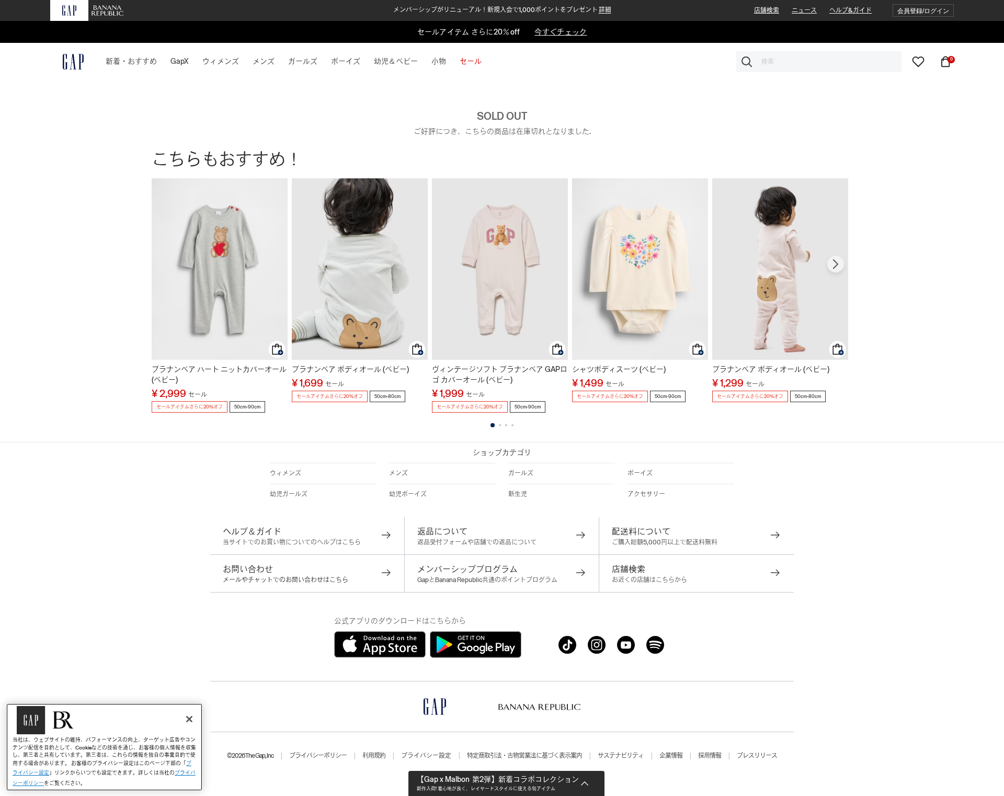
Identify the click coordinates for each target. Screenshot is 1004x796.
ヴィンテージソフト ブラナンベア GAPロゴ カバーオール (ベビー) (499, 374)
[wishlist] (918, 61)
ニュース (804, 10)
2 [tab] (500, 425)
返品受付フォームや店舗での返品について (477, 542)
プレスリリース (757, 755)
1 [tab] (492, 425)
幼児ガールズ (288, 494)
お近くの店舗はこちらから (649, 580)
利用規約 (373, 755)
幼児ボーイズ (408, 494)
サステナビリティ (621, 755)
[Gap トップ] (67, 62)
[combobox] (819, 61)
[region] (104, 747)
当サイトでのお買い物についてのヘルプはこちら (292, 542)
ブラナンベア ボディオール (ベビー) (350, 369)
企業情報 (670, 755)
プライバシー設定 (426, 755)
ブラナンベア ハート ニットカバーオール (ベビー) (219, 374)
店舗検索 (766, 10)
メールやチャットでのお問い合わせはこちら (285, 580)
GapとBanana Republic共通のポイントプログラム (487, 580)
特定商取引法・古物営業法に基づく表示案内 (524, 755)
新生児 (517, 494)
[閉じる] (189, 719)
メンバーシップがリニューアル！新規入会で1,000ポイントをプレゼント (502, 10)
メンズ (398, 473)
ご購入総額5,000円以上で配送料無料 (664, 542)
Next (835, 264)
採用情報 (709, 755)
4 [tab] (512, 425)
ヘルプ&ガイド (850, 10)
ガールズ (520, 473)
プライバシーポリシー (318, 755)
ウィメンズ (285, 473)
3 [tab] (506, 425)
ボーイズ (640, 473)
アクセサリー (646, 494)
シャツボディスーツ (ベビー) (619, 369)
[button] (923, 11)
